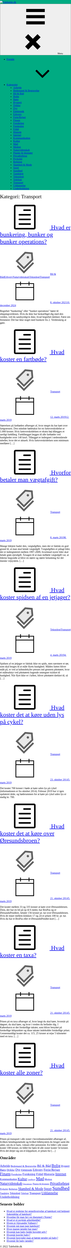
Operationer (27, 1184)
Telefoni (17, 179)
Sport (16, 167)
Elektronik (18, 111)
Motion (17, 147)
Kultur (16, 141)
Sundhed (17, 170)
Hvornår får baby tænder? (20, 1240)
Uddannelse (19, 185)
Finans (16, 120)
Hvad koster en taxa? (32, 951)
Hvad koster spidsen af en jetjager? (35, 594)
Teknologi (18, 176)
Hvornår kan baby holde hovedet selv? (27, 1232)
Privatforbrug (20, 155)
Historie (17, 132)
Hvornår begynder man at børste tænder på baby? (32, 1237)
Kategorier (12, 84)
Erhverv (17, 114)
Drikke (16, 105)
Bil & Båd (18, 93)
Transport (18, 182)
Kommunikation (21, 138)
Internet (17, 135)
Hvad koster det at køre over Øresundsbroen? (32, 833)
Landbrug (31, 1179)
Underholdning (21, 188)
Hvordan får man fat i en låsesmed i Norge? (29, 1217)
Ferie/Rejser (19, 117)
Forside (10, 59)
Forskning (18, 126)
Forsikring (18, 123)
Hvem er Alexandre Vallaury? (22, 1223)
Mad (15, 144)
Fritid (16, 129)
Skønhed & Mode (22, 164)
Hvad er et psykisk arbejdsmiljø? (24, 1220)
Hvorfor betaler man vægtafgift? (35, 476)
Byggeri (17, 102)
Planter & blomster (23, 152)
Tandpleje (18, 173)
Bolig (16, 96)
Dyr (15, 108)
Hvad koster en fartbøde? (32, 355)
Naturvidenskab (21, 150)
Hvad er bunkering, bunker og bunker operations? (35, 234)
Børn (15, 99)
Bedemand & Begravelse (26, 90)
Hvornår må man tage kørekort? (23, 1226)
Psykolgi (17, 158)
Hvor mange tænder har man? (22, 1229)
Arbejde (17, 87)
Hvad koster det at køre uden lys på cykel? (32, 714)
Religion (17, 161)
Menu (60, 53)
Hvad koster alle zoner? (32, 1069)
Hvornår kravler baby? (18, 1234)
